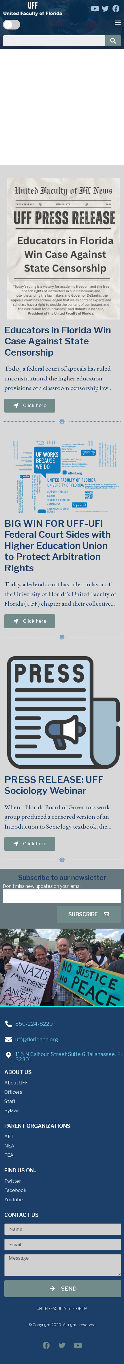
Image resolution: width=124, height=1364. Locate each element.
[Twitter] (105, 8)
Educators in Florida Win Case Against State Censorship (57, 341)
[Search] (113, 40)
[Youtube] (95, 8)
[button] (118, 22)
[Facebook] (116, 8)
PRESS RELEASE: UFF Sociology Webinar (54, 785)
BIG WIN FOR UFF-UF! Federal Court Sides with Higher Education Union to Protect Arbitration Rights (57, 546)
